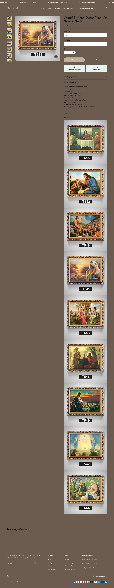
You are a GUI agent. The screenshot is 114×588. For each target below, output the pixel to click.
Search (67, 560)
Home (43, 8)
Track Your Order (68, 8)
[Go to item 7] (9, 56)
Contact (57, 8)
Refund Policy (69, 563)
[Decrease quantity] (66, 52)
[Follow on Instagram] (8, 576)
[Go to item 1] (9, 18)
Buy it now (97, 60)
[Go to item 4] (9, 37)
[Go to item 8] (9, 62)
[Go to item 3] (9, 31)
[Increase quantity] (73, 52)
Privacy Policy (69, 566)
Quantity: (66, 49)
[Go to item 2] (9, 24)
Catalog (50, 8)
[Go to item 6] (9, 49)
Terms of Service (70, 569)
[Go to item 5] (9, 43)
